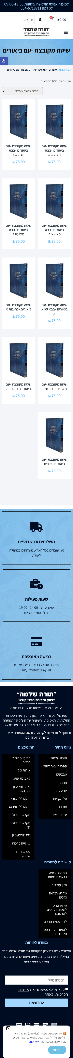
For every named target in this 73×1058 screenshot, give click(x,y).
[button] (8, 1028)
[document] (36, 529)
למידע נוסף (33, 1041)
